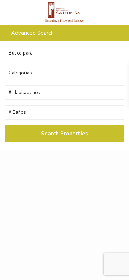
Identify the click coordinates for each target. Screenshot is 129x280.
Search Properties (64, 133)
